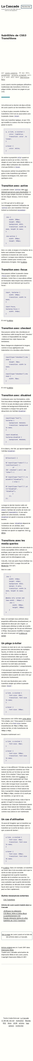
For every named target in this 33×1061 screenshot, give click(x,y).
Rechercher (26, 7)
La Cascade (10, 6)
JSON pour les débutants (12, 911)
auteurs (11, 1026)
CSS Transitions (9, 900)
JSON (15, 1023)
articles (21, 1023)
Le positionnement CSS (11, 916)
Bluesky (28, 1021)
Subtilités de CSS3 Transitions (14, 920)
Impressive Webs (7, 950)
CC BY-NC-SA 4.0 (7, 1021)
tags (27, 1023)
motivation (20, 1021)
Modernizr (5, 566)
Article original (6, 947)
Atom (10, 1023)
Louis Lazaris (11, 73)
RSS (4, 1023)
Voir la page (6, 934)
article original (19, 75)
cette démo (26, 719)
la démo (24, 262)
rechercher (20, 1026)
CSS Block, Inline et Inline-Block (15, 913)
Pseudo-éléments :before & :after (15, 918)
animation (5, 75)
